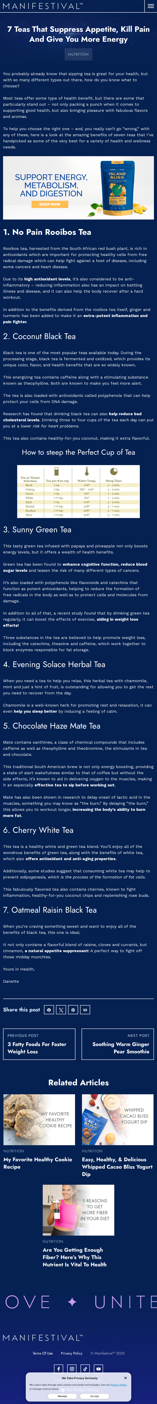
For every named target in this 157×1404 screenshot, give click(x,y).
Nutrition (78, 54)
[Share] (49, 1010)
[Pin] (73, 1010)
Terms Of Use (43, 1353)
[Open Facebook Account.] (58, 1369)
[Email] (85, 1010)
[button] (151, 6)
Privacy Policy (71, 1353)
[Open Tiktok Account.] (85, 1369)
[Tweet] (61, 1010)
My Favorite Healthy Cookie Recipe (37, 1163)
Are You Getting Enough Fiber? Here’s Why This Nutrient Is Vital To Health (75, 1257)
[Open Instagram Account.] (71, 1369)
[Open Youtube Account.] (98, 1369)
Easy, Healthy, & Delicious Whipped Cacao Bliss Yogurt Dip (117, 1167)
